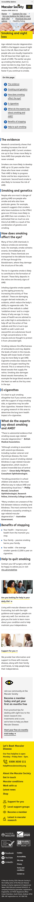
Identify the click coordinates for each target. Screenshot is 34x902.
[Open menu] (29, 7)
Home (4, 14)
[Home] (13, 8)
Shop (5, 793)
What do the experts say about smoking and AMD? (19, 112)
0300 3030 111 (13, 10)
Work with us (10, 785)
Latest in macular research (17, 819)
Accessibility (21, 856)
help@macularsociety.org (14, 766)
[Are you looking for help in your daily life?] (17, 605)
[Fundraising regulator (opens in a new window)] (9, 834)
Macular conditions (13, 781)
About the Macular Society (17, 773)
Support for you (19, 14)
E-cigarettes (13, 103)
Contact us (20, 874)
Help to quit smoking (17, 127)
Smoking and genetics (17, 89)
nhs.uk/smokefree (9, 570)
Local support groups (18, 807)
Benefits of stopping (17, 121)
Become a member (17, 812)
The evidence (13, 84)
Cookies (19, 853)
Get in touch (9, 777)
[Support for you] (17, 651)
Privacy (19, 864)
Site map (20, 860)
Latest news (9, 789)
